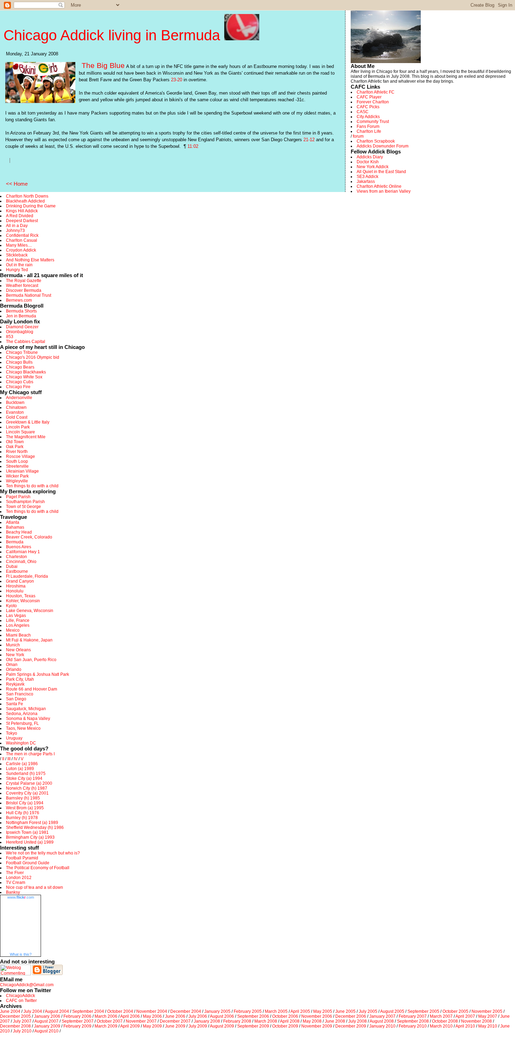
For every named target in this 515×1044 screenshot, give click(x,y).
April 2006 (130, 1016)
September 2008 (413, 1021)
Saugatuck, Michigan (26, 708)
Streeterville (17, 466)
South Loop (17, 461)
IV (16, 758)
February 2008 (237, 1021)
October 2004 (120, 1011)
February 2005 (248, 1011)
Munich (13, 645)
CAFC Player (369, 97)
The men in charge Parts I (30, 753)
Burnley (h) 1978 (22, 817)
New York (15, 654)
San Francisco (19, 694)
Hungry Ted (17, 269)
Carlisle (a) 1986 (22, 763)
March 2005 (276, 1011)
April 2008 (290, 1021)
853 (9, 336)
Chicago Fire (18, 386)
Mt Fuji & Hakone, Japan (29, 640)
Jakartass (366, 181)
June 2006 (175, 1016)
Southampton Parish (25, 501)
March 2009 (106, 1026)
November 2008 (476, 1021)
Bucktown (15, 402)
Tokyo (11, 733)
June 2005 (345, 1011)
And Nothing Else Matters (30, 259)
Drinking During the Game (31, 206)
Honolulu (14, 591)
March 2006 (106, 1016)
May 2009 (152, 1026)
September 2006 (253, 1016)
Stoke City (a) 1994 (24, 778)
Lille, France (17, 620)
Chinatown (16, 407)
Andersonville (19, 397)
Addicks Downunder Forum (382, 146)
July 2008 (357, 1021)
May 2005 (322, 1011)
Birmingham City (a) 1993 (30, 837)
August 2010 (46, 1031)
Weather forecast (22, 285)
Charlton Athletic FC (375, 92)
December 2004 (185, 1011)
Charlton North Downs (27, 196)
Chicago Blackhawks (26, 372)
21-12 (309, 139)
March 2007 (441, 1016)
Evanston (15, 412)
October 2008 (445, 1021)
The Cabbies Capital (25, 341)
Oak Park (14, 446)
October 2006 (285, 1016)
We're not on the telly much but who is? (43, 853)
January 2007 (382, 1016)
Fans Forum (368, 126)
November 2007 (141, 1021)
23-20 (176, 79)
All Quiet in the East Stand (381, 171)
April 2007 (465, 1016)
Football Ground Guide (27, 862)
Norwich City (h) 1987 (26, 788)
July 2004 (32, 1011)
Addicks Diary (370, 156)
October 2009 (285, 1026)
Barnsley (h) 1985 (23, 798)
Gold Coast (16, 417)
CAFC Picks (368, 106)
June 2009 (175, 1026)
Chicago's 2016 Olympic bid (32, 357)
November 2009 (316, 1026)
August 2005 (392, 1011)
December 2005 (15, 1016)
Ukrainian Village (22, 471)
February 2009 (77, 1026)
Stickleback (17, 255)
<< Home (17, 184)
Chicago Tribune (22, 352)
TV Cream (15, 882)
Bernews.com (19, 300)
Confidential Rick (22, 235)
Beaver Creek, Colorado (29, 537)
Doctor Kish (368, 161)
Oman (12, 664)
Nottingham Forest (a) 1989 (32, 822)
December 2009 (350, 1026)
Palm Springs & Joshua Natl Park (37, 674)
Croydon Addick (21, 250)
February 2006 (77, 1016)
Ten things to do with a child (32, 485)
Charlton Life (369, 131)
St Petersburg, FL (22, 723)
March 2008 (265, 1021)
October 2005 (455, 1011)
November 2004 (151, 1011)
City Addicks (368, 116)
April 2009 (130, 1026)
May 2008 (312, 1021)
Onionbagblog (19, 331)
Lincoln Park (18, 427)
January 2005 (217, 1011)
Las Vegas (16, 615)
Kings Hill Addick (22, 210)
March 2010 (441, 1026)
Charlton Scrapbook (376, 141)
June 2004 (10, 1011)
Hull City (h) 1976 (22, 812)
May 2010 (487, 1026)
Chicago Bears (20, 367)
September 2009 (253, 1026)
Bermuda (14, 542)
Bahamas (15, 527)
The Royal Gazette (23, 280)
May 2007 (487, 1016)
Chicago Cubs (19, 381)
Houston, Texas (20, 595)
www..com (20, 897)
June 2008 (335, 1021)
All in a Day (17, 225)
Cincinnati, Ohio (21, 561)
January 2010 (382, 1026)
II (3, 758)
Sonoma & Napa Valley (28, 718)
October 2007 (110, 1021)
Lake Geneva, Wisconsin (29, 610)
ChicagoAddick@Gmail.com (27, 984)
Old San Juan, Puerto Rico (31, 659)
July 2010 (22, 1031)
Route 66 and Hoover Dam (31, 689)
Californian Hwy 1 (23, 551)
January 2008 (207, 1021)
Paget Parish (18, 496)
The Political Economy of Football (37, 867)
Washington (17, 743)
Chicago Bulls (19, 362)
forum (358, 136)
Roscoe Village (20, 456)
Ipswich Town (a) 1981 (27, 832)
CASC (363, 111)
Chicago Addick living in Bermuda (114, 35)
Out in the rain (19, 264)
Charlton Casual (21, 240)
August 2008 (382, 1021)
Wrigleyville (17, 481)
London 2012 (19, 877)
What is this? (21, 954)
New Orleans (18, 649)
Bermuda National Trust (28, 295)
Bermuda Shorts (21, 311)
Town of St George (23, 506)
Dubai (12, 566)
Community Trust (373, 121)
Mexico (13, 630)
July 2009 (197, 1026)
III (9, 758)
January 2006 (47, 1016)
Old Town (15, 441)
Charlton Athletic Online (379, 186)
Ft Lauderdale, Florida (27, 576)
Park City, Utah (20, 679)
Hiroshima (16, 586)
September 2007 (78, 1021)
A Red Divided (19, 215)
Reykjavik (15, 684)
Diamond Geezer (22, 326)
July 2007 (22, 1021)
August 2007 (46, 1021)
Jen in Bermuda (21, 316)
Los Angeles (17, 625)
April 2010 (465, 1026)
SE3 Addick (367, 176)
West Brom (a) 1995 (25, 807)
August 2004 (57, 1011)
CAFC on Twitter (21, 1000)
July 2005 (368, 1011)
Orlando (13, 669)
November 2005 (487, 1011)
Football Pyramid (22, 858)
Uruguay (14, 738)
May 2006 (152, 1016)
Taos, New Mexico (23, 728)
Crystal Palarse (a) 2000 (29, 783)
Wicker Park (17, 476)
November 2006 (316, 1016)
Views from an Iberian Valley (384, 191)
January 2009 (47, 1026)
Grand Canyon (20, 581)
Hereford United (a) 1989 (30, 842)
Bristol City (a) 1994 (24, 803)
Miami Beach (18, 635)
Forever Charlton (373, 101)
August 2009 (222, 1026)
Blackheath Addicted (25, 201)
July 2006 (197, 1016)
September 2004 (88, 1011)
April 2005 (300, 1011)
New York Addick (373, 166)
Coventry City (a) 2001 (27, 793)
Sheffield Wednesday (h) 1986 (35, 827)
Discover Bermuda (23, 290)
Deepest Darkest (22, 220)
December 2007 (175, 1021)
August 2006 (222, 1016)
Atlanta (12, 522)
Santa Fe (14, 703)
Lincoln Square (20, 432)
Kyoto (11, 605)
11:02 (192, 146)
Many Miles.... (19, 245)
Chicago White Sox (24, 377)
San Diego (16, 698)
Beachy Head (19, 532)
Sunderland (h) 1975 (26, 773)
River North (17, 451)
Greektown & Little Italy (27, 422)
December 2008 (15, 1026)
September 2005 (423, 1011)
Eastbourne (17, 571)
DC (33, 743)
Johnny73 (15, 230)
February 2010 (413, 1026)
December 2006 (350, 1016)
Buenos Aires (18, 546)
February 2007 (413, 1016)
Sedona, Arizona (21, 713)
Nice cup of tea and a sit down (34, 887)
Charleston (16, 556)
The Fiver (15, 872)
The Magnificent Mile (26, 436)
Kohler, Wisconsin (23, 600)
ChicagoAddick (20, 995)
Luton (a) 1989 (20, 768)
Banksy (13, 892)
